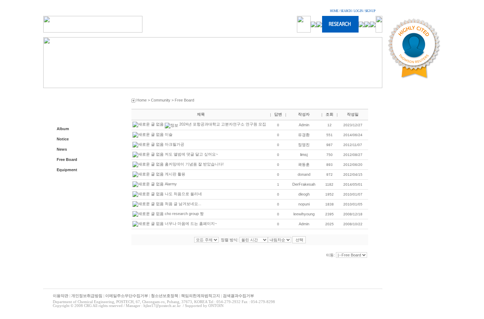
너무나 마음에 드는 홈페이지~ (191, 223)
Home (141, 100)
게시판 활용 (175, 174)
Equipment (67, 170)
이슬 (169, 134)
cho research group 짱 (184, 213)
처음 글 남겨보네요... (183, 204)
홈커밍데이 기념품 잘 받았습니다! (194, 164)
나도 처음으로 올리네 (183, 194)
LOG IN (358, 11)
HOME (334, 11)
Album (63, 129)
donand (304, 174)
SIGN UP (370, 11)
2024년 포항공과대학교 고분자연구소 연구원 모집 (222, 124)
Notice (63, 139)
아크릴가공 (174, 144)
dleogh (304, 194)
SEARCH (346, 11)
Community (160, 100)
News (62, 149)
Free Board (67, 159)
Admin (304, 125)
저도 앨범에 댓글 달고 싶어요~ (191, 154)
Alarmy (171, 184)
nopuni (304, 204)
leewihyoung (304, 214)
